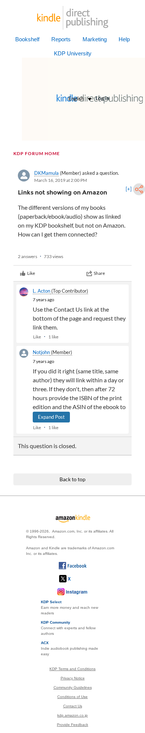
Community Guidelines (73, 687)
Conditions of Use (72, 697)
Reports (61, 39)
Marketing (95, 39)
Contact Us (72, 706)
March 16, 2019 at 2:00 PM (60, 180)
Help (124, 39)
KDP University (72, 53)
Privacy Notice (73, 678)
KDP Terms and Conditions (72, 669)
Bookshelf (27, 39)
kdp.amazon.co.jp (72, 715)
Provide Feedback (72, 725)
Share (99, 273)
